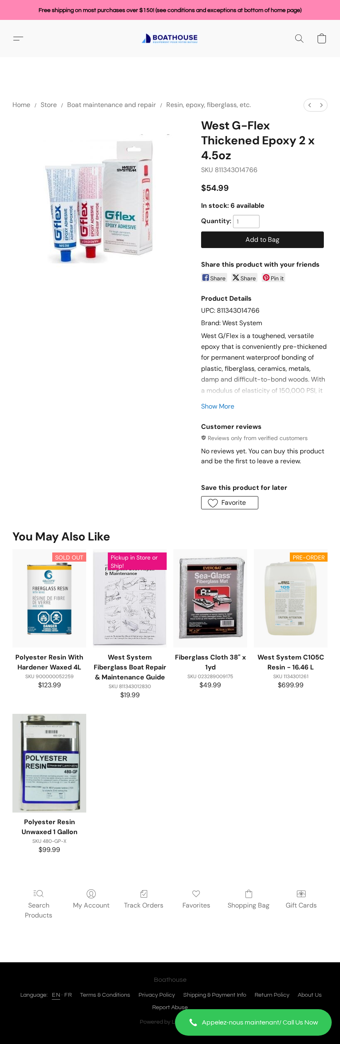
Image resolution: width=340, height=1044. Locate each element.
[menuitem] (310, 105)
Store (49, 104)
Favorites (196, 905)
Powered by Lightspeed (170, 1022)
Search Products (38, 910)
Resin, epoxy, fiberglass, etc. (208, 104)
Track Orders (143, 905)
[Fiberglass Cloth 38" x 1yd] (210, 598)
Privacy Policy (156, 995)
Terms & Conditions (105, 995)
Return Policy (272, 995)
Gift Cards (301, 905)
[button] (253, 1022)
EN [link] (56, 995)
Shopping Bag (249, 905)
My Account (91, 905)
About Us (310, 995)
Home (21, 104)
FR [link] (68, 995)
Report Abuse (170, 1007)
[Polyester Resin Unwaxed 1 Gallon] (49, 763)
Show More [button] (217, 406)
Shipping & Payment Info (214, 995)
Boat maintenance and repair (111, 104)
